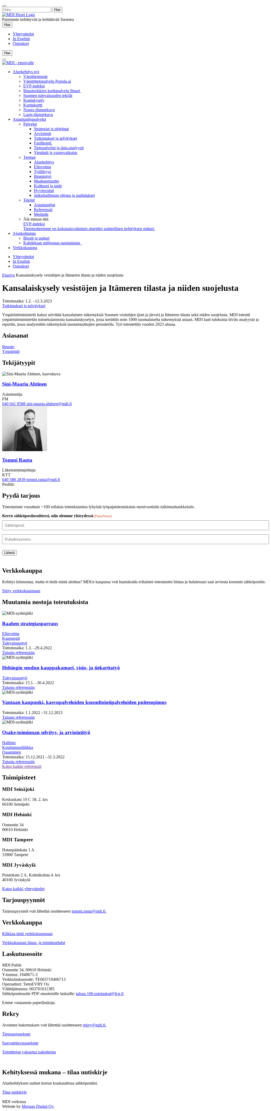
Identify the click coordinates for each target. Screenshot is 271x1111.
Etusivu (8, 275)
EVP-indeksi (34, 86)
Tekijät (29, 200)
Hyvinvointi (44, 190)
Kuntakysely (33, 100)
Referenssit (43, 209)
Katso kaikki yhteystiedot (23, 888)
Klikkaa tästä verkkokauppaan (27, 933)
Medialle (41, 214)
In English (21, 38)
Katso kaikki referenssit (21, 766)
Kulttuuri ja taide (48, 186)
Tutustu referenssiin (18, 652)
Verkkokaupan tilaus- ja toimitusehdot (33, 942)
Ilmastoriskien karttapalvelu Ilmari (52, 90)
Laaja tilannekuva (38, 114)
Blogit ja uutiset (36, 238)
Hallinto (9, 742)
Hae (8, 24)
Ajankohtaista (24, 233)
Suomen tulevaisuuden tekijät (47, 95)
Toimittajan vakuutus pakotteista (29, 1052)
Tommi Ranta (17, 460)
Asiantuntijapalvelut (29, 119)
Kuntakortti (32, 105)
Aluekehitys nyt (26, 71)
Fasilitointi (43, 143)
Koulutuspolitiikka (17, 747)
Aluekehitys (44, 162)
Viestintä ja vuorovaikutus (55, 152)
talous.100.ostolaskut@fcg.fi (100, 993)
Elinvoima (42, 167)
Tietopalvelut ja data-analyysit (59, 148)
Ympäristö (11, 351)
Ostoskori (21, 43)
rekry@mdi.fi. (94, 1025)
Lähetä (9, 553)
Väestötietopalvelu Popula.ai (47, 81)
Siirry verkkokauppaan (21, 591)
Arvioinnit (42, 133)
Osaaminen (11, 752)
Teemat (29, 157)
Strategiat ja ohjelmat (51, 129)
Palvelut (30, 124)
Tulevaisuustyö (14, 643)
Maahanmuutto (46, 181)
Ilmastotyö (42, 176)
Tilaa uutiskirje (14, 1092)
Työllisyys (42, 171)
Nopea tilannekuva (39, 110)
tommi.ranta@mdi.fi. (89, 911)
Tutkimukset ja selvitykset (55, 138)
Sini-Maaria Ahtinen (24, 384)
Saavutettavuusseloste (20, 1043)
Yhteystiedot (23, 34)
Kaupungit (11, 638)
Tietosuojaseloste (16, 1034)
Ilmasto (8, 346)
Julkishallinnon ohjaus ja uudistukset (64, 195)
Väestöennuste (35, 76)
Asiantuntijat (44, 205)
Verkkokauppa (25, 247)
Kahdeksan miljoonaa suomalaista (52, 243)
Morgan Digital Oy (37, 1106)
